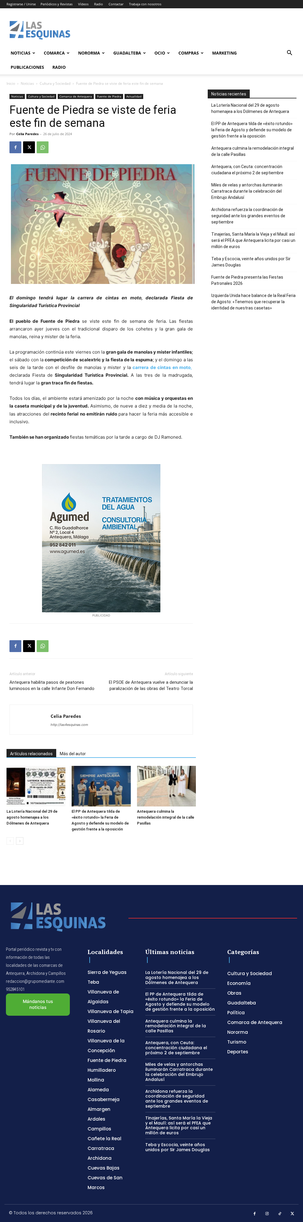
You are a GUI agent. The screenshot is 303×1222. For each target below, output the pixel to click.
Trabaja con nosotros (145, 4)
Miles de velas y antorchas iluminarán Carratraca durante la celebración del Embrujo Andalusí (246, 191)
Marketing (224, 53)
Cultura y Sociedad (55, 83)
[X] (29, 147)
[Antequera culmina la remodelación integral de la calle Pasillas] (166, 786)
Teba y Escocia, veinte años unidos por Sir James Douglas (251, 261)
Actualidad (133, 96)
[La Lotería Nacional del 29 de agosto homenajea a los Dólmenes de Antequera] (36, 786)
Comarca (54, 53)
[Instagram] (267, 1214)
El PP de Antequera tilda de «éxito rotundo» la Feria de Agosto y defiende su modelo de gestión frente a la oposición (252, 129)
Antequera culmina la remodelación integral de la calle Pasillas (165, 817)
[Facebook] (15, 147)
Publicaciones (27, 67)
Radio (98, 4)
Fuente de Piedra (109, 96)
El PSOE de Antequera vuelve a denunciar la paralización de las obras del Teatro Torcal (151, 685)
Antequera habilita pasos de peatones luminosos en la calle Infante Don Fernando (51, 685)
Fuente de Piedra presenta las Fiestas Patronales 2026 (247, 280)
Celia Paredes (27, 134)
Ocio (159, 53)
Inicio (11, 83)
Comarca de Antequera (75, 96)
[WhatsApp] (43, 147)
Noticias (20, 53)
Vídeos (83, 4)
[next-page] (19, 841)
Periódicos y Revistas (56, 4)
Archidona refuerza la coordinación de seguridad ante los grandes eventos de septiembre (248, 215)
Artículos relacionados (31, 753)
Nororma (89, 53)
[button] (289, 53)
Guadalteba (127, 53)
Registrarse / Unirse (21, 4)
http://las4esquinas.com (69, 725)
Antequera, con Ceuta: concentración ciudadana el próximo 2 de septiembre (247, 169)
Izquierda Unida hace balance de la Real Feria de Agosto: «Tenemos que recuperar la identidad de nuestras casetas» (253, 301)
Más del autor (73, 753)
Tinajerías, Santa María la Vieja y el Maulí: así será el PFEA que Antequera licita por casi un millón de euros (253, 240)
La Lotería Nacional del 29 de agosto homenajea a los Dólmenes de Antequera (32, 817)
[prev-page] (10, 841)
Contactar (116, 4)
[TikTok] (280, 1214)
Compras (188, 53)
